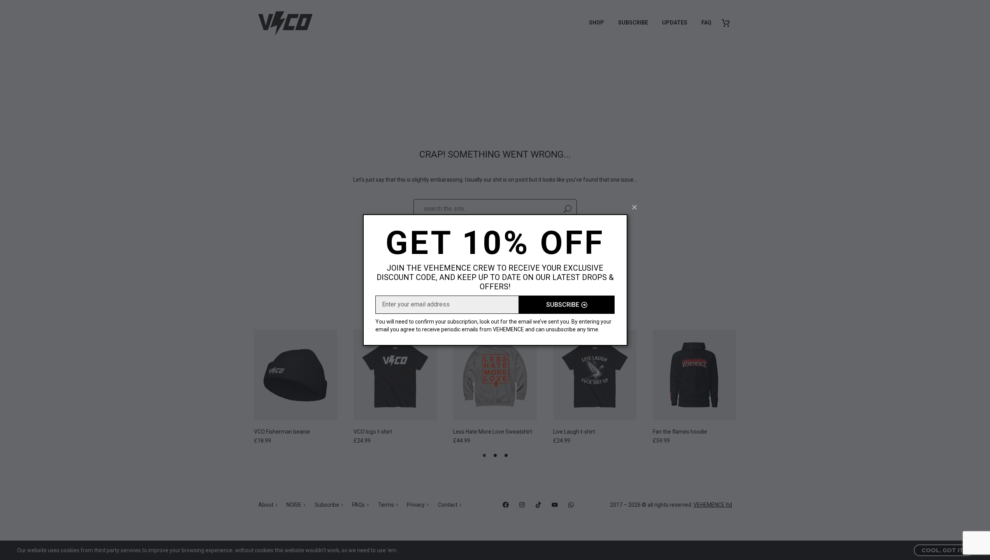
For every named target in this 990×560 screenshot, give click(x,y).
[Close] (634, 207)
